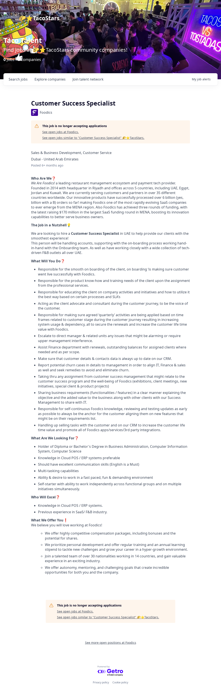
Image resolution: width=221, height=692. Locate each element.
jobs (18, 79)
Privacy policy (101, 682)
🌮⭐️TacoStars (39, 18)
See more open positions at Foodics (110, 643)
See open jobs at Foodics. (60, 132)
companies (50, 79)
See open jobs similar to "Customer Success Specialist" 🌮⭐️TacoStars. (93, 138)
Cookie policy (120, 682)
